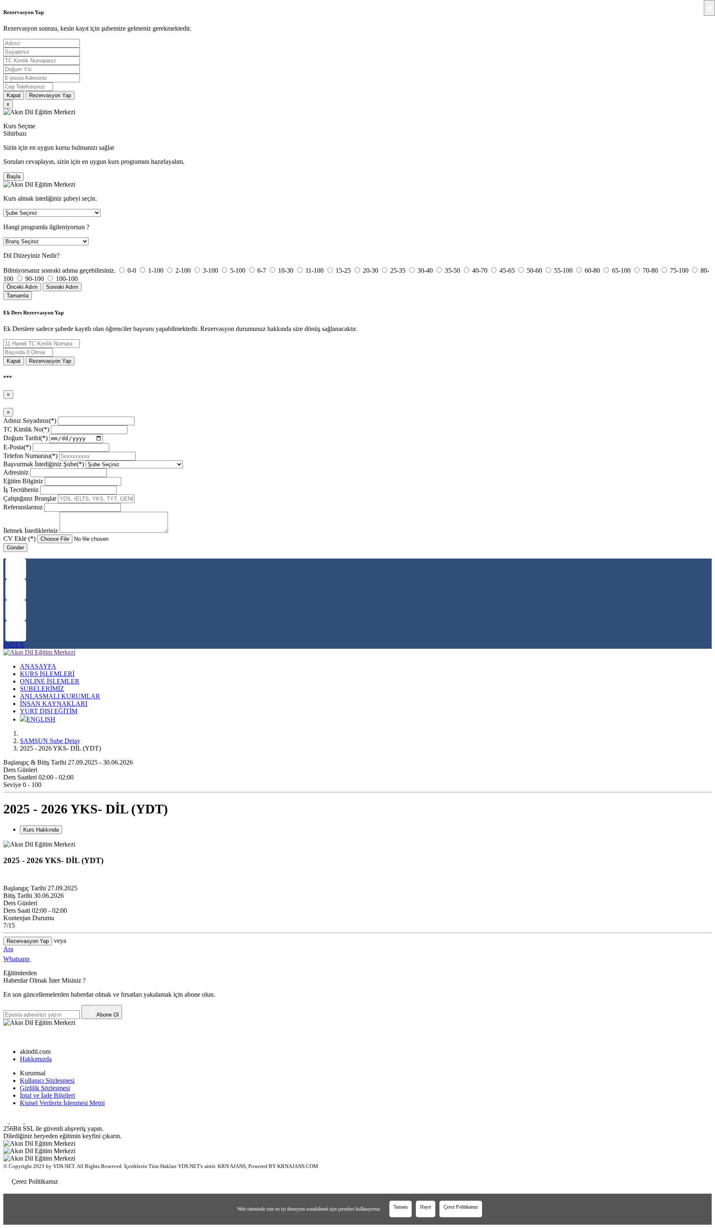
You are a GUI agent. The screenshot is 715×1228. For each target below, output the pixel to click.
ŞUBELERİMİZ (42, 688)
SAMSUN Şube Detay (50, 740)
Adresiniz (16, 472)
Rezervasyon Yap (50, 95)
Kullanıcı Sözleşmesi (47, 1080)
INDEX (13, 644)
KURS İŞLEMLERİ (47, 673)
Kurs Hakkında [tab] (41, 830)
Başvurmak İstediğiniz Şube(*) (43, 464)
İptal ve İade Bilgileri (47, 1095)
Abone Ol (107, 1015)
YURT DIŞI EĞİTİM (48, 711)
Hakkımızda (36, 1059)
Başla (13, 176)
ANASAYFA (38, 666)
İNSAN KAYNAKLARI (53, 703)
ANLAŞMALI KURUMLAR (60, 696)
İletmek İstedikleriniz (30, 530)
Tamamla (18, 296)
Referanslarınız (23, 507)
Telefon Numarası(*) (30, 455)
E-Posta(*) (17, 447)
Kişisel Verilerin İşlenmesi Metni (62, 1102)
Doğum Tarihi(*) (25, 437)
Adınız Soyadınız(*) (29, 420)
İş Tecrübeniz (20, 489)
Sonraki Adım (62, 287)
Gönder (15, 547)
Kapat (14, 95)
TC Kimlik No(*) (26, 429)
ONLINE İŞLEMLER (49, 681)
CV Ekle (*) (19, 538)
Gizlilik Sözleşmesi (45, 1087)
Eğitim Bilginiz (23, 480)
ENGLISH (40, 719)
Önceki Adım (22, 287)
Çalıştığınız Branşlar (29, 498)
